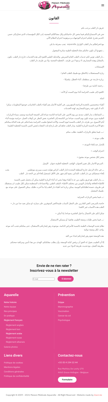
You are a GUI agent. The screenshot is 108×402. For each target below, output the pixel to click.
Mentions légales (12, 367)
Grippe (61, 302)
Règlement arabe (14, 333)
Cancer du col (64, 315)
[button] (102, 5)
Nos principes (10, 311)
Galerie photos (11, 347)
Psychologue (64, 320)
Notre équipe (10, 306)
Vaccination (63, 311)
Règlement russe (14, 337)
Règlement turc (13, 329)
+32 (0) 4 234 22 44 (68, 362)
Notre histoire (10, 302)
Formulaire (67, 379)
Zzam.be (98, 395)
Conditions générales (14, 371)
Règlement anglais (15, 325)
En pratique (9, 315)
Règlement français (13, 320)
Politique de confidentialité (16, 376)
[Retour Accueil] (54, 5)
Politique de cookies (13, 362)
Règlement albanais (15, 342)
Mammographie (65, 306)
